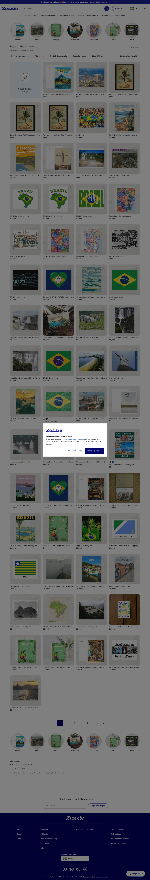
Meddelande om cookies (76, 439)
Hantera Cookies (75, 451)
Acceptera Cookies (94, 451)
